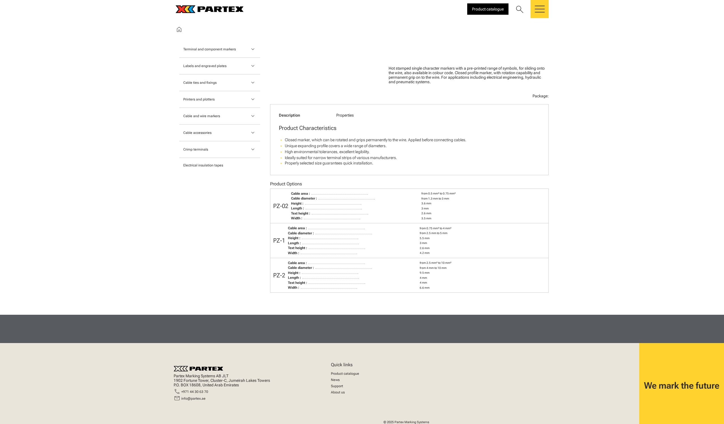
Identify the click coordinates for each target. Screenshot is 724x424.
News (335, 380)
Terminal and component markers (209, 49)
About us (338, 392)
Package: (541, 96)
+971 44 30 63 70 (194, 392)
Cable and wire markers (201, 116)
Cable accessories (197, 133)
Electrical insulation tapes (203, 165)
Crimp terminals (195, 149)
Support (337, 386)
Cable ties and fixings (200, 83)
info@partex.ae (193, 399)
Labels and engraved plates (205, 66)
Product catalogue (345, 374)
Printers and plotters (199, 99)
